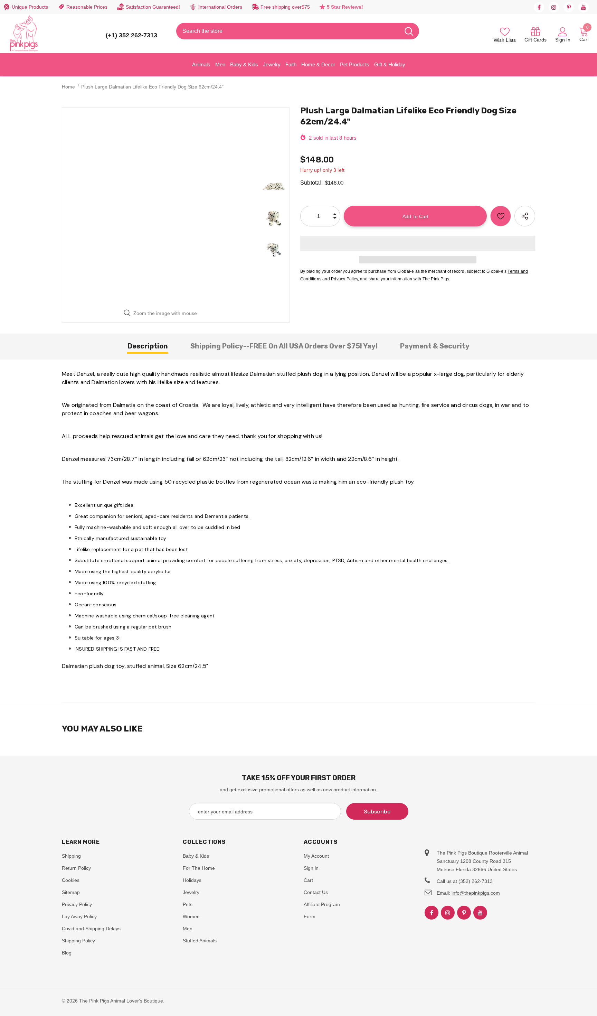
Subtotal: (311, 183)
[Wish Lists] (500, 216)
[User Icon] (563, 31)
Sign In (562, 40)
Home (68, 87)
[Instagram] (554, 7)
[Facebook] (539, 7)
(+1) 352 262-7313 (131, 35)
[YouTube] (583, 7)
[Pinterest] (568, 7)
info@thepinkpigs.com (476, 893)
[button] (417, 243)
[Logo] (23, 33)
